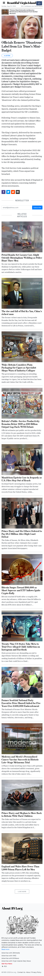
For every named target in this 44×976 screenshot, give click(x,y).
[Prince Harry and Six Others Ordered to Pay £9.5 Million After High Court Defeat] (22, 513)
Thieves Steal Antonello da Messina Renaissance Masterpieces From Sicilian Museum (24, 11)
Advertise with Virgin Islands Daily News (16, 961)
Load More (22, 891)
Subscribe (37, 207)
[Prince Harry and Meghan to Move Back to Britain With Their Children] (22, 795)
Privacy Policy (36, 972)
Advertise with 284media (11, 953)
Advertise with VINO (9, 956)
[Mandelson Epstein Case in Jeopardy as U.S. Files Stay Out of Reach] (22, 459)
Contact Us (21, 972)
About (28, 972)
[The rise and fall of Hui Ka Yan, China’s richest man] (22, 293)
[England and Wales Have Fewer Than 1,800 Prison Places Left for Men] (22, 848)
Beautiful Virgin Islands (22, 3)
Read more (5, 949)
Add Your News (7, 963)
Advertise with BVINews (10, 958)
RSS (5, 966)
